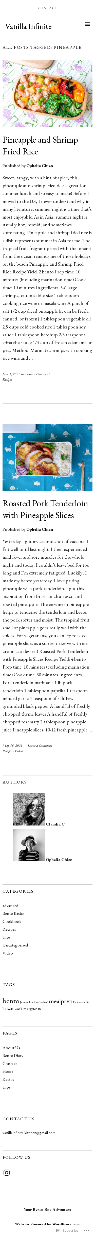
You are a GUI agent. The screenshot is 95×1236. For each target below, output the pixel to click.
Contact (47, 8)
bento (11, 1001)
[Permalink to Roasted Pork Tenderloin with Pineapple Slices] (47, 489)
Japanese (24, 1002)
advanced (10, 905)
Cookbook (12, 921)
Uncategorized (15, 945)
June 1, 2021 (11, 374)
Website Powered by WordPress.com (47, 1224)
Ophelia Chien (39, 165)
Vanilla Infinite (28, 26)
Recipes (7, 379)
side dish (86, 1002)
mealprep (60, 1001)
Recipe (8, 1079)
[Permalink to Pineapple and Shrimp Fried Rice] (47, 126)
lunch (32, 1002)
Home (8, 1071)
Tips (6, 937)
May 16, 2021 (12, 745)
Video (19, 751)
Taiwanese (11, 1008)
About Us (11, 1047)
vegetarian (34, 1008)
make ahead (42, 1002)
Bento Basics (13, 913)
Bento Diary (13, 1055)
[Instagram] (7, 1173)
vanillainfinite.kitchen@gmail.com (29, 1132)
